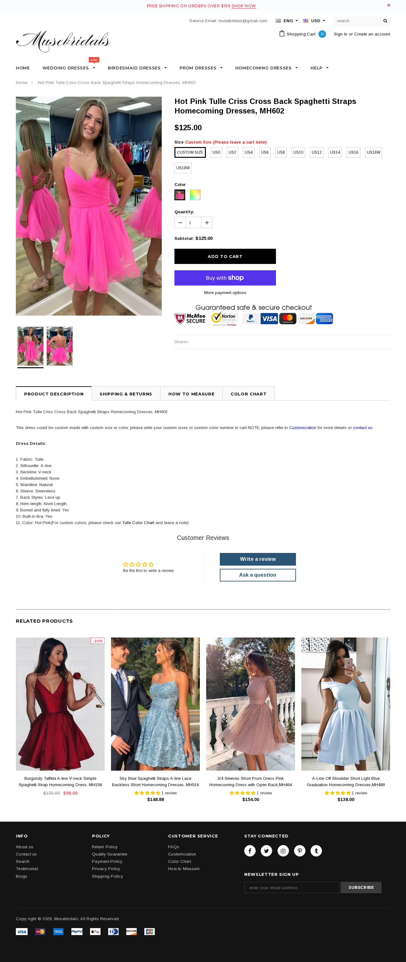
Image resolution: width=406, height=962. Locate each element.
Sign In (341, 34)
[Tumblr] (316, 850)
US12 (317, 152)
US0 (216, 152)
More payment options (225, 292)
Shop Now (244, 5)
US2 (232, 152)
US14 (335, 152)
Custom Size (190, 152)
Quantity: (184, 211)
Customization (302, 427)
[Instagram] (283, 850)
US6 (265, 152)
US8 (281, 152)
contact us (362, 427)
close (388, 5)
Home (21, 82)
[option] (89, 206)
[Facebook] (250, 850)
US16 (353, 152)
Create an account (372, 34)
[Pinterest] (299, 850)
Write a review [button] (258, 559)
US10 (298, 152)
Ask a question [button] (257, 575)
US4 (248, 152)
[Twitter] (266, 850)
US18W (183, 168)
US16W (373, 152)
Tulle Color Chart (138, 522)
